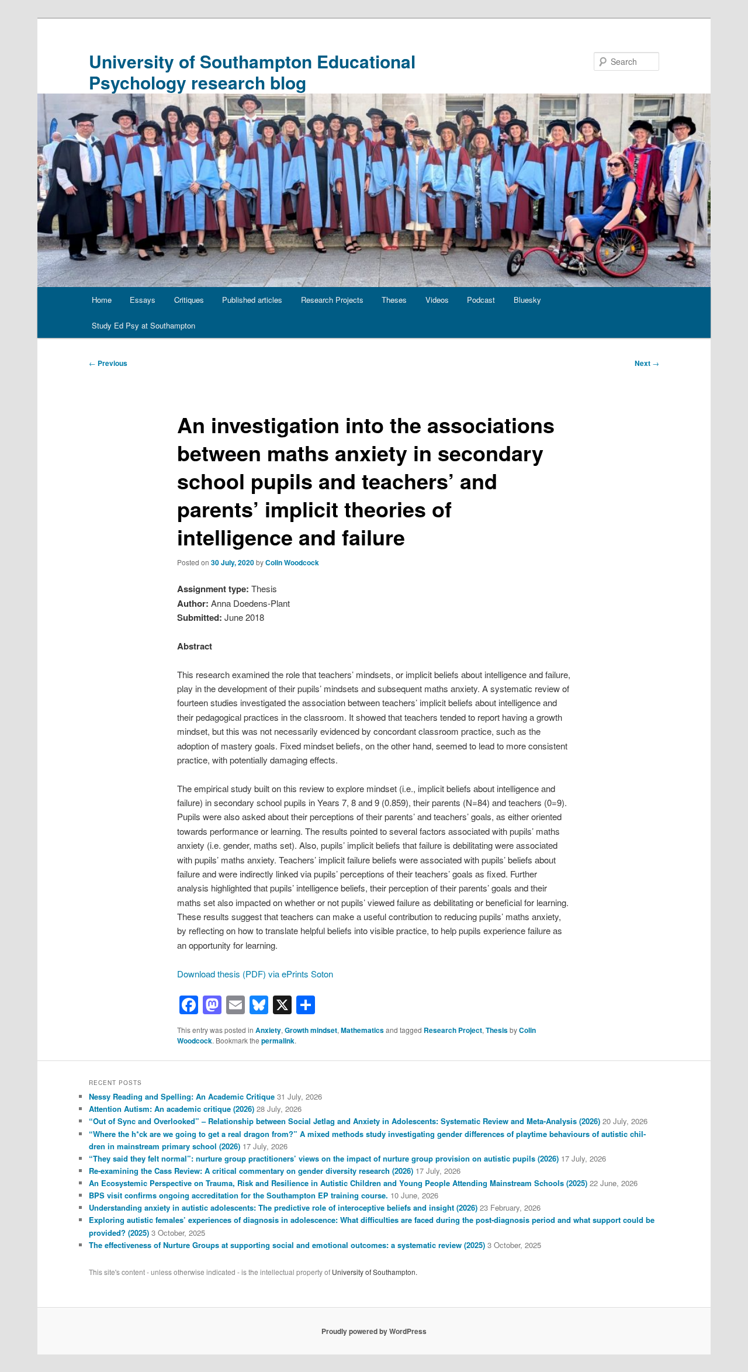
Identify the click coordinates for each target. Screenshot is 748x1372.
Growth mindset (311, 1030)
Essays (142, 299)
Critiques (189, 299)
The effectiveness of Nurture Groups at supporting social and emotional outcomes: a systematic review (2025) (287, 1244)
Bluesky (527, 299)
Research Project (453, 1030)
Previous (108, 363)
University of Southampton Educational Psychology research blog (252, 72)
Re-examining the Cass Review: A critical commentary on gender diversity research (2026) (251, 1170)
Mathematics (362, 1030)
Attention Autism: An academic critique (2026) (171, 1108)
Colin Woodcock (292, 562)
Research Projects (332, 299)
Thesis (497, 1030)
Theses (394, 299)
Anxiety (268, 1030)
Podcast (481, 299)
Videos (437, 299)
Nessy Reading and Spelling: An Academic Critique (182, 1096)
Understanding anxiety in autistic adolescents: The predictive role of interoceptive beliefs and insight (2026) (283, 1207)
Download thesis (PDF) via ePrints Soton (255, 973)
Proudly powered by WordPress (374, 1331)
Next (647, 363)
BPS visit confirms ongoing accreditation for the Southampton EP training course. (238, 1195)
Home (102, 299)
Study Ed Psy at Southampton (143, 325)
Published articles (252, 299)
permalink (278, 1040)
